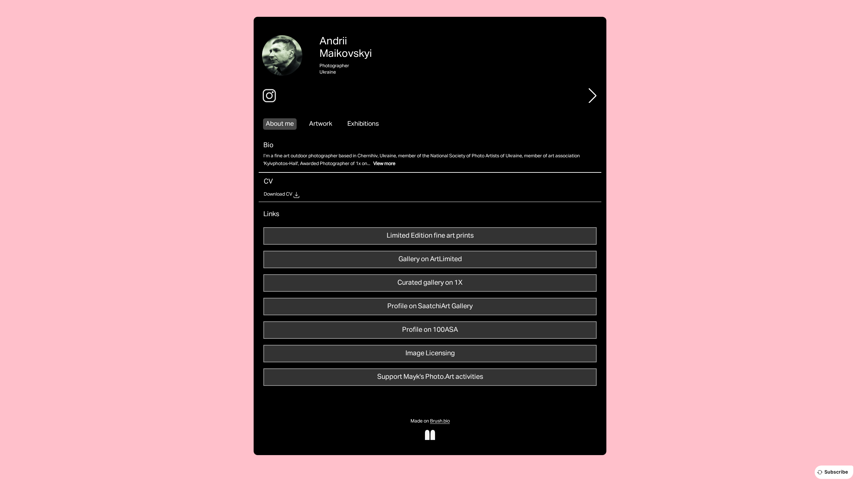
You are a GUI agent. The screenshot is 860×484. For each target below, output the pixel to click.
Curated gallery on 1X (430, 282)
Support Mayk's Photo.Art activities (430, 376)
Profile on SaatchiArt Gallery (430, 306)
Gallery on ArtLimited (430, 259)
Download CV (278, 194)
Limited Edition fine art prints (430, 235)
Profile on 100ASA (430, 329)
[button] (592, 95)
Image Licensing (430, 353)
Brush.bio (440, 421)
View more (384, 163)
